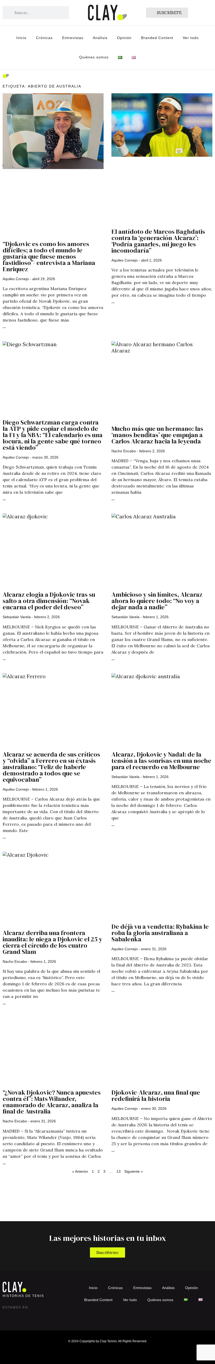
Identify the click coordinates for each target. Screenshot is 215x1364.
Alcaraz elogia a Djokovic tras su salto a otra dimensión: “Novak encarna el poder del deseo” (49, 600)
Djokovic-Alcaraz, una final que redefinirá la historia (155, 1095)
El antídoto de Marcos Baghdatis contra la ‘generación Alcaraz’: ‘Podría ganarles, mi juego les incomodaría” (158, 241)
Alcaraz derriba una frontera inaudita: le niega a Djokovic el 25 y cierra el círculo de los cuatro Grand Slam (52, 942)
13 (118, 1171)
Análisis (100, 38)
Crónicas (44, 38)
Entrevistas (72, 38)
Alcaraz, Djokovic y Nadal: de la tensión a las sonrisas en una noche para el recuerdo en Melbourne (161, 760)
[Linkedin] (28, 1315)
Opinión (124, 38)
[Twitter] (17, 1315)
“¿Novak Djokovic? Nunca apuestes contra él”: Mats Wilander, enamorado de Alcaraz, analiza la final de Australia (52, 1102)
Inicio (21, 38)
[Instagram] (7, 1315)
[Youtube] (38, 1315)
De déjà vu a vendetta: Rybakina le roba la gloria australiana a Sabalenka (160, 932)
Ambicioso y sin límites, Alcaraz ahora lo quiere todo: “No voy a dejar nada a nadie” (156, 600)
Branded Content (157, 38)
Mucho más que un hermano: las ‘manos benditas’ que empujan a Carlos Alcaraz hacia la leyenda (157, 434)
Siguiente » (133, 1171)
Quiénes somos (94, 57)
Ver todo (191, 38)
